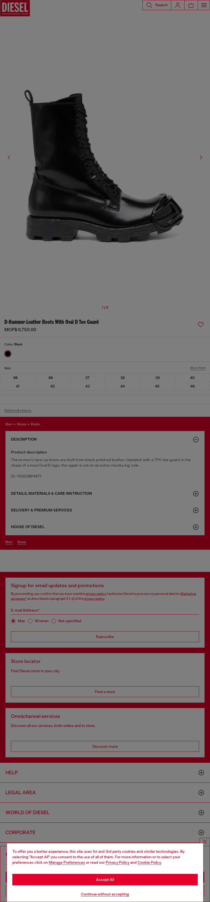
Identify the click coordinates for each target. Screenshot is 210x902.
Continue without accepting (105, 894)
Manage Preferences (67, 862)
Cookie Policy (149, 862)
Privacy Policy (117, 862)
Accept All (105, 879)
